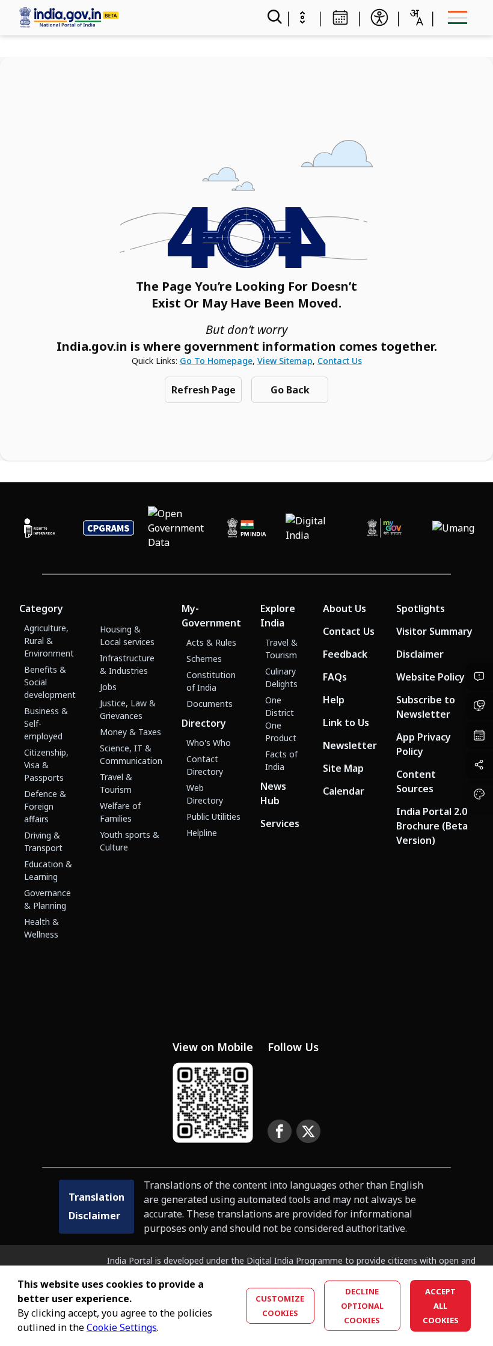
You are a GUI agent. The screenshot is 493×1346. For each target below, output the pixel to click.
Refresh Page (203, 389)
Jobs (108, 687)
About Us (344, 608)
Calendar (343, 791)
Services (279, 823)
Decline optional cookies (362, 1306)
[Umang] (453, 528)
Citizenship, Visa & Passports (46, 765)
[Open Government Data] (177, 528)
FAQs (335, 677)
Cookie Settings (122, 1327)
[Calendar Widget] (340, 17)
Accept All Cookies (441, 1306)
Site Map (343, 768)
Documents (209, 703)
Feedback (345, 654)
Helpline (201, 832)
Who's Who (208, 742)
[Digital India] (315, 528)
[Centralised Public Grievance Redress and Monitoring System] (108, 528)
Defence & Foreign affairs (45, 806)
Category (41, 608)
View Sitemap (285, 360)
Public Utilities (213, 816)
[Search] (273, 17)
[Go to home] (125, 17)
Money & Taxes (130, 732)
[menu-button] (457, 17)
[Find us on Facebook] (280, 1132)
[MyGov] (384, 528)
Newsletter (350, 745)
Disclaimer (420, 654)
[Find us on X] (308, 1132)
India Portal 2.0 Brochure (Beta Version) (432, 826)
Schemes (204, 658)
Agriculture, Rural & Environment (49, 640)
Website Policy (430, 677)
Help (333, 699)
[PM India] (247, 528)
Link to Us (346, 722)
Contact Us (339, 360)
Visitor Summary (434, 631)
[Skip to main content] (302, 17)
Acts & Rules (211, 642)
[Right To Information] (39, 528)
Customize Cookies (280, 1305)
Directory (204, 723)
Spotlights (420, 608)
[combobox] (416, 17)
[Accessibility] (379, 17)
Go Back (290, 389)
